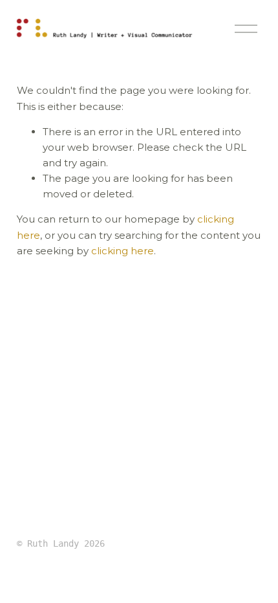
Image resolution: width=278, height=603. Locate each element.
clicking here (122, 251)
